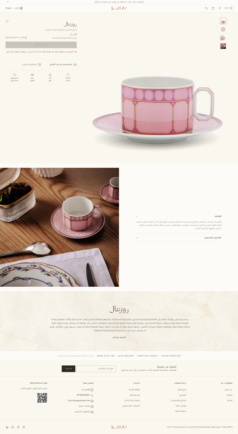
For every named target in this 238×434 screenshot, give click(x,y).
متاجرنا (229, 401)
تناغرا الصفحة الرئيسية (171, 356)
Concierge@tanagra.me (79, 401)
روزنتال (70, 24)
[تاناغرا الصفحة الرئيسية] (119, 8)
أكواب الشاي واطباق (106, 356)
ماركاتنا (229, 395)
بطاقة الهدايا (134, 390)
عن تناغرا (228, 390)
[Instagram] (23, 427)
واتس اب (85, 390)
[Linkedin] (7, 427)
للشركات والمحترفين (131, 406)
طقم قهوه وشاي (126, 356)
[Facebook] (18, 427)
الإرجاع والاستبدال (178, 401)
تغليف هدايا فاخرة (132, 401)
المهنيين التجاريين (82, 412)
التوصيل (182, 395)
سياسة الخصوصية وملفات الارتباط (179, 427)
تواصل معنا (181, 406)
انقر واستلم (135, 395)
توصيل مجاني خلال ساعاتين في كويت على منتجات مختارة (119, 2)
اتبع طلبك (181, 390)
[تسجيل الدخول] (219, 8)
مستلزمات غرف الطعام (147, 356)
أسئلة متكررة (180, 411)
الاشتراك (68, 369)
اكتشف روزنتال (119, 338)
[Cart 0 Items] (213, 8)
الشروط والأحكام (197, 427)
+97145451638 (83, 395)
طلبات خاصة (84, 406)
